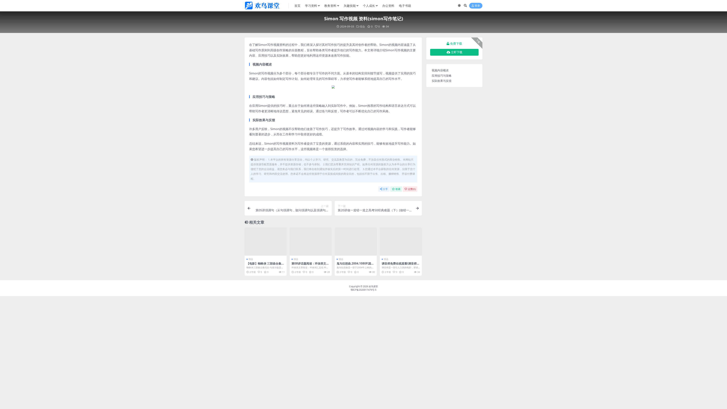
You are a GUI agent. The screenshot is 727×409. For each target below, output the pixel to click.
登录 (477, 5)
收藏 (397, 189)
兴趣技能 (350, 6)
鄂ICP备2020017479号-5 (363, 289)
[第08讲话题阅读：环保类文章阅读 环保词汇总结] (311, 242)
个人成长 (369, 6)
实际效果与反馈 (442, 81)
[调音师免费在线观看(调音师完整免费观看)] (401, 242)
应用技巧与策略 (442, 75)
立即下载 (456, 52)
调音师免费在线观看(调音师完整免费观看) (401, 265)
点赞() (412, 189)
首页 (297, 6)
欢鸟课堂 (373, 286)
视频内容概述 (440, 70)
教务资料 (330, 6)
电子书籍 (405, 6)
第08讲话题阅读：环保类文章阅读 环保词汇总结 (310, 265)
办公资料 (388, 6)
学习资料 (311, 6)
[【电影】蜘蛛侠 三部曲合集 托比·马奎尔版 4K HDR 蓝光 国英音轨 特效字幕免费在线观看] (266, 242)
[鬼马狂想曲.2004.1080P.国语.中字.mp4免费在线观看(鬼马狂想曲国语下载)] (356, 242)
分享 (385, 189)
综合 (362, 26)
